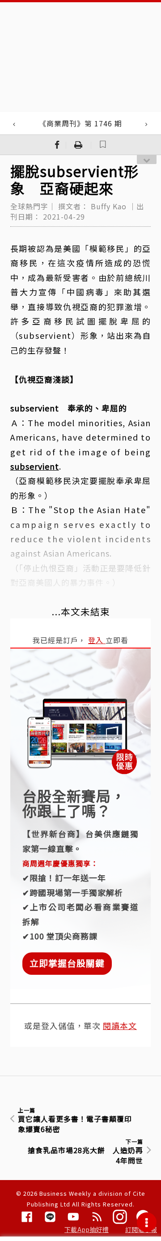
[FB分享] (57, 145)
